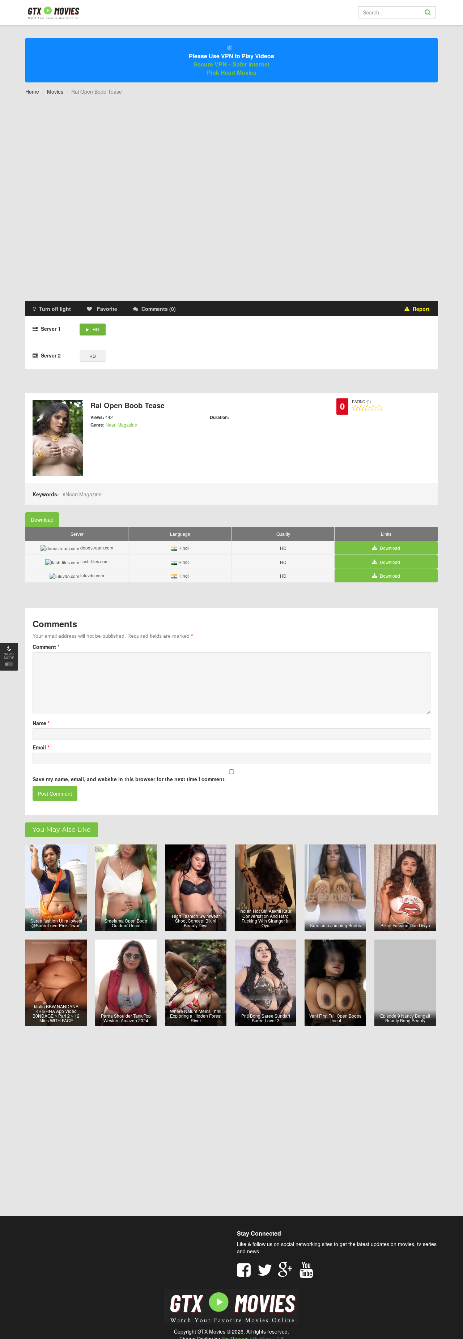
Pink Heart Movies (231, 72)
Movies (55, 91)
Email (41, 747)
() (158, 308)
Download (42, 519)
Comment (46, 646)
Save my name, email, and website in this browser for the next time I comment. (129, 779)
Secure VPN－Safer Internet (231, 64)
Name (41, 723)
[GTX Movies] (53, 12)
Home (32, 91)
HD (96, 329)
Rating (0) (361, 401)
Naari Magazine (121, 425)
